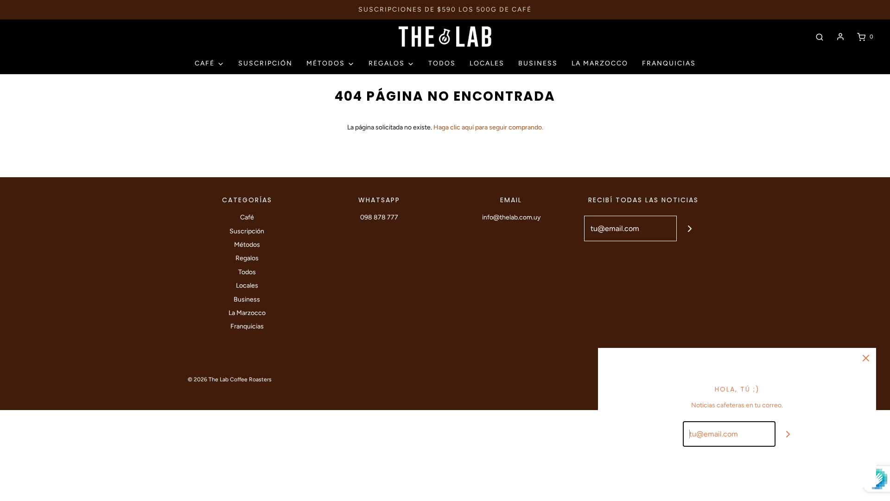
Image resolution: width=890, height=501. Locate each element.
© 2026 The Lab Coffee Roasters (230, 379)
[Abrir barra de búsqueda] (819, 37)
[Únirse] (689, 228)
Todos (442, 63)
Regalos (247, 258)
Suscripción (265, 63)
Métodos (247, 245)
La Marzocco (600, 63)
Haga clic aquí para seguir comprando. (488, 127)
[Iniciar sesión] (840, 36)
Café (247, 217)
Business (538, 63)
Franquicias (669, 63)
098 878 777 (379, 217)
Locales (487, 63)
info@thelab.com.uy (511, 217)
